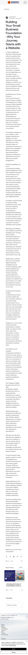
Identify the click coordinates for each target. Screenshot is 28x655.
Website (3, 627)
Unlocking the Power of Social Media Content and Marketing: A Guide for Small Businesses (14, 585)
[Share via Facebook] (6, 556)
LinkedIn (3, 638)
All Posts (6, 9)
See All (20, 567)
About (2, 626)
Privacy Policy (4, 634)
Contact (3, 633)
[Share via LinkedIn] (13, 556)
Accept (13, 649)
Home (2, 624)
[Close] (26, 642)
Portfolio (3, 630)
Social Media (4, 629)
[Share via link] (17, 556)
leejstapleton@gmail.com (7, 617)
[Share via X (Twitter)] (10, 556)
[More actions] (21, 18)
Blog (2, 631)
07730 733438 (4, 619)
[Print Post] (21, 556)
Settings (13, 652)
